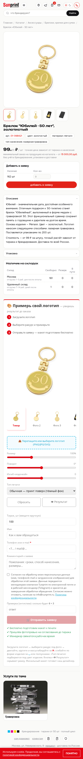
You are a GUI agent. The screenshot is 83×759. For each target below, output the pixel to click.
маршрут (50, 745)
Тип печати (13, 484)
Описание (12, 198)
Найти (72, 13)
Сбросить (24, 502)
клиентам (37, 738)
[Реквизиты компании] (48, 738)
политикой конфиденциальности (21, 754)
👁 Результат (59, 502)
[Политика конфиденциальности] (66, 738)
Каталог (20, 22)
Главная (7, 22)
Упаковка (11, 253)
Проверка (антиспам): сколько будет (30, 603)
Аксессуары (35, 22)
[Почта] (59, 5)
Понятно (71, 753)
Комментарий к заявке (20, 556)
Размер (41, 453)
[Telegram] (45, 5)
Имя (9, 529)
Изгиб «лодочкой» (41, 474)
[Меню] (24, 5)
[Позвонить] (77, 5)
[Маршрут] (39, 5)
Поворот (41, 463)
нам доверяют (22, 738)
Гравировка (12, 716)
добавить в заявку (41, 184)
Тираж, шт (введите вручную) (24, 515)
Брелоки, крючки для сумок (60, 22)
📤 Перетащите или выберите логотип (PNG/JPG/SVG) (41, 442)
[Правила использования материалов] (57, 738)
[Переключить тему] (68, 5)
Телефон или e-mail (19, 542)
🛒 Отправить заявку (41, 620)
